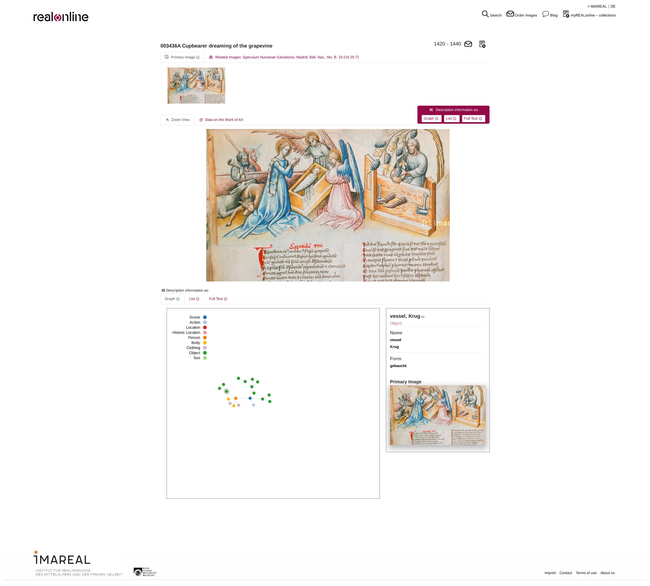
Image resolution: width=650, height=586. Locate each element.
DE (613, 6)
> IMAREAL (597, 6)
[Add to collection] (482, 44)
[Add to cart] (468, 44)
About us (607, 573)
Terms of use (586, 573)
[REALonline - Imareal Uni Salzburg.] (108, 12)
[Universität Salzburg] (145, 571)
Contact (566, 573)
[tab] (182, 57)
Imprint (550, 573)
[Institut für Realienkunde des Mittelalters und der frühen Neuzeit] (78, 563)
